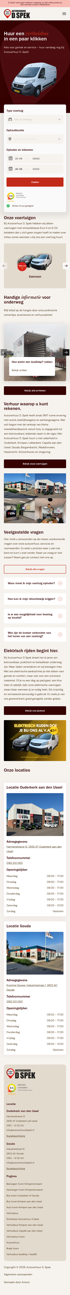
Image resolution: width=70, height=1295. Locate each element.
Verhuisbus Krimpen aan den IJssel (25, 1224)
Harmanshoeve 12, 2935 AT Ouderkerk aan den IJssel (34, 849)
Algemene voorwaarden (18, 1274)
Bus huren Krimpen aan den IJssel (24, 1201)
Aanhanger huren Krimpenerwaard (25, 1189)
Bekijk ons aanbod (35, 710)
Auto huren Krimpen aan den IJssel (25, 1207)
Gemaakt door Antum (17, 1282)
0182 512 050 (15, 863)
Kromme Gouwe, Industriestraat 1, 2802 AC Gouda (32, 988)
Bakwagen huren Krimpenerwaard (24, 1183)
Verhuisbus (12, 1213)
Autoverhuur (13, 1242)
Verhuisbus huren (16, 1236)
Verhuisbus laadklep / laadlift (22, 1254)
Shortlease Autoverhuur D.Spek (23, 1219)
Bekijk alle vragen (35, 569)
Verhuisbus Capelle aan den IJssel (24, 1230)
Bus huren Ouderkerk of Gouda (23, 1195)
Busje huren (13, 1248)
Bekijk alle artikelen (35, 390)
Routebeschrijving (16, 1135)
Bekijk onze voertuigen (35, 463)
